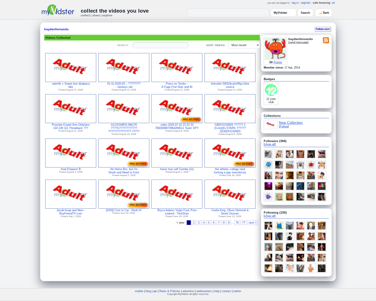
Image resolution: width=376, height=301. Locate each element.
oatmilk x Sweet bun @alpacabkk (71, 85)
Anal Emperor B (71, 169)
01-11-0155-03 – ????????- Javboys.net (123, 85)
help (216, 291)
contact (226, 291)
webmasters (204, 291)
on (333, 2)
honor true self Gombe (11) (177, 169)
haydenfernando (56, 29)
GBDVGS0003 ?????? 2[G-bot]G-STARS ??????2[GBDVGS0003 (230, 128)
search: (123, 45)
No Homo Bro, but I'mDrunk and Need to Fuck (124, 170)
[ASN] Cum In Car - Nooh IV (124, 210)
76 (237, 222)
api (155, 291)
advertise (188, 291)
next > (253, 222)
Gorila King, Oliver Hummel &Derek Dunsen (230, 212)
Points (278, 62)
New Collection (291, 123)
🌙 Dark (323, 12)
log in (295, 2)
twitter (237, 291)
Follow (284, 126)
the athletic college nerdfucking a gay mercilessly (230, 170)
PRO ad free (191, 119)
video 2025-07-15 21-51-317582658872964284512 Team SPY (177, 126)
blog (148, 291)
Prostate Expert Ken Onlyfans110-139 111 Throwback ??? (71, 126)
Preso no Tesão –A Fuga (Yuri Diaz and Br (177, 85)
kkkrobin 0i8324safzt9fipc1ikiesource (230, 85)
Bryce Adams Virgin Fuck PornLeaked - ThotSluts (177, 212)
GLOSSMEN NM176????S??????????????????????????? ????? (123, 128)
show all (270, 144)
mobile (139, 291)
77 (243, 222)
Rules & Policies (169, 291)
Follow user (323, 29)
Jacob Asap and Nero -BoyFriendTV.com (70, 212)
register (305, 2)
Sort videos (215, 45)
